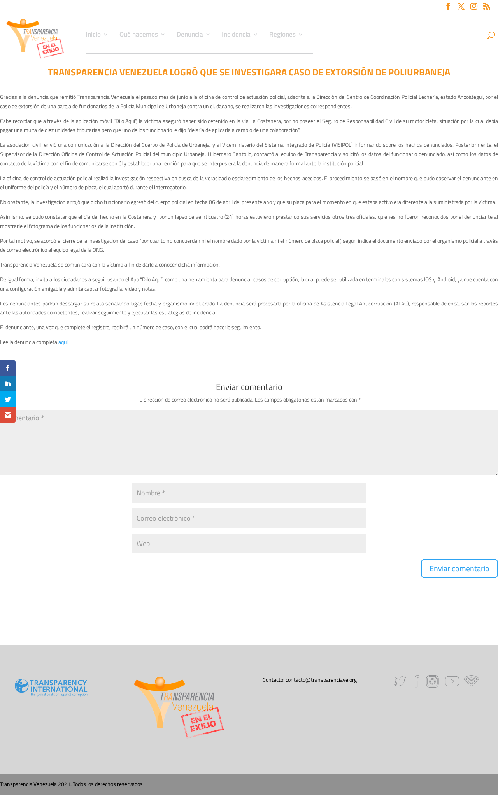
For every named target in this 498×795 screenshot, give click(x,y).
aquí (63, 342)
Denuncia (190, 35)
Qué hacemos (138, 35)
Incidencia (236, 35)
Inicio (93, 35)
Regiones (282, 35)
